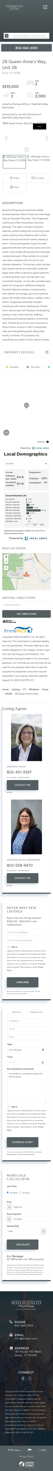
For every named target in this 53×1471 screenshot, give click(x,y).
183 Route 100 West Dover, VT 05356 (28, 1353)
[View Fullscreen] (6, 568)
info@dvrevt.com (26, 1338)
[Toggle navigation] (45, 7)
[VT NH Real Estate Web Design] (26, 1465)
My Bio (9, 793)
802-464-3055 (26, 48)
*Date (9, 1044)
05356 (8, 693)
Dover (45, 689)
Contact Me (22, 785)
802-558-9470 (20, 865)
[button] (6, 36)
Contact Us (16, 1012)
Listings (16, 689)
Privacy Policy (11, 1154)
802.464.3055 (24, 1325)
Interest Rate (13, 1226)
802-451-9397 (19, 772)
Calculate (23, 1244)
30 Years (14, 1193)
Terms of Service (24, 1154)
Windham (34, 689)
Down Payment (14, 1214)
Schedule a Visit (36, 1012)
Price (9, 1202)
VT (24, 689)
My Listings (12, 778)
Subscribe (22, 982)
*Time (10, 1057)
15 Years (26, 1193)
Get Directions (26, 614)
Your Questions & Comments (20, 1069)
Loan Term (12, 1186)
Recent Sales (23, 778)
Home (5, 689)
